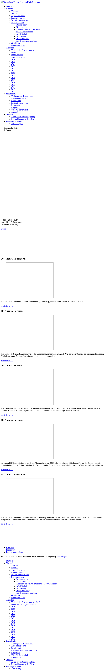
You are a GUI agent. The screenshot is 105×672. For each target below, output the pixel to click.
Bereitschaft (16, 101)
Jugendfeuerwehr (18, 16)
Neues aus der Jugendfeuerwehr (18, 56)
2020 (13, 73)
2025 (13, 61)
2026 (13, 59)
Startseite (9, 6)
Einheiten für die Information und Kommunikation (28, 30)
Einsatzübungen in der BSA (22, 119)
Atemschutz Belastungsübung (23, 117)
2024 (13, 64)
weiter (3, 229)
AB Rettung (21, 36)
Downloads (10, 94)
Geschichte (15, 43)
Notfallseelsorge (22, 27)
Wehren (14, 13)
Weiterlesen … (7, 306)
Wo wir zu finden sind (20, 20)
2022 (13, 68)
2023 (13, 66)
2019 (13, 75)
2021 (13, 71)
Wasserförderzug (23, 39)
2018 (13, 78)
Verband (9, 9)
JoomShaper (62, 556)
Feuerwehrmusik (18, 45)
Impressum (10, 550)
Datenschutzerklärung (15, 552)
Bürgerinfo (15, 107)
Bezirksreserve (22, 25)
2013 (13, 91)
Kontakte (10, 547)
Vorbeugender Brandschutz (22, 96)
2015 (13, 84)
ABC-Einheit (21, 34)
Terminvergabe (17, 123)
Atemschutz (16, 112)
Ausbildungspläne (18, 98)
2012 (13, 89)
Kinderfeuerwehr (18, 18)
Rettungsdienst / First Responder (19, 104)
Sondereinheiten (17, 22)
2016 (13, 82)
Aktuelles (10, 48)
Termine (9, 114)
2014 (13, 87)
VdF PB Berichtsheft (19, 110)
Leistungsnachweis (14, 121)
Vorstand (14, 11)
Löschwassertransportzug (26, 41)
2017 (13, 80)
